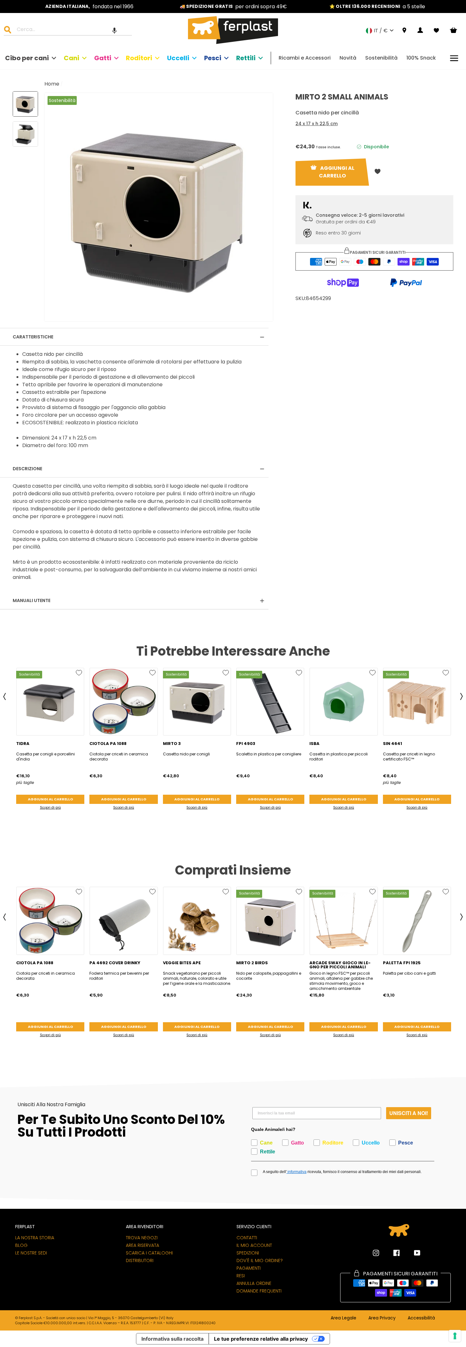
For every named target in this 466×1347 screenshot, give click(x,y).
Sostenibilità (381, 57)
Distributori (139, 1260)
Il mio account (254, 1245)
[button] (114, 30)
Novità (348, 57)
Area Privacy (382, 1318)
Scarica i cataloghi (149, 1253)
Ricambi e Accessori (305, 57)
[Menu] (454, 58)
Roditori (139, 58)
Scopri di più (50, 807)
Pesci (212, 58)
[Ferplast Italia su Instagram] (376, 1253)
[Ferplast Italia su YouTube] (412, 1253)
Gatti (102, 58)
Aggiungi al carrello (50, 799)
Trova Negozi (142, 1237)
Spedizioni (247, 1253)
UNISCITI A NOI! (408, 1113)
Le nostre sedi (31, 1253)
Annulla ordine (253, 1283)
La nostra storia (34, 1237)
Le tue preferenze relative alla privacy (261, 1339)
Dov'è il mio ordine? (259, 1260)
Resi (240, 1275)
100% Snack (421, 57)
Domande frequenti (259, 1291)
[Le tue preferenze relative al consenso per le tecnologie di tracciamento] (455, 1336)
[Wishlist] (436, 30)
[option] (89, 6)
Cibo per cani (27, 58)
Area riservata (142, 1245)
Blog (21, 1245)
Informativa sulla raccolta (172, 1339)
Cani (71, 58)
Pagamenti (248, 1268)
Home (51, 83)
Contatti (246, 1237)
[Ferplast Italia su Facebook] (392, 1253)
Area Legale (343, 1318)
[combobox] (72, 30)
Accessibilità (421, 1318)
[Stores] (404, 30)
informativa (297, 1172)
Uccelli (178, 58)
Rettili (246, 58)
